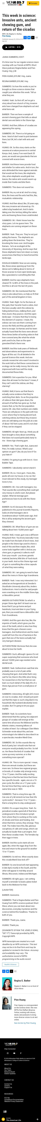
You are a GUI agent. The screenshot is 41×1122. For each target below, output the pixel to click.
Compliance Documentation (14, 1099)
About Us (7, 1068)
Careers (7, 1086)
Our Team (7, 1070)
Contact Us (8, 1084)
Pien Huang (6, 36)
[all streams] (38, 1119)
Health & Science (10, 964)
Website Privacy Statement (13, 1101)
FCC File (7, 1098)
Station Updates (10, 1073)
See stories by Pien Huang (25, 1023)
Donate (34, 3)
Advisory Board (9, 1072)
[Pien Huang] (7, 1003)
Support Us (8, 1087)
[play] (3, 1119)
